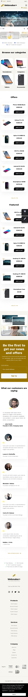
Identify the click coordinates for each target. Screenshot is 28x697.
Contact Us (14, 655)
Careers (14, 652)
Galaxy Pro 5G (19, 120)
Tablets (7, 87)
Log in (25, 1)
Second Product (14, 606)
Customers (14, 657)
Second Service (14, 628)
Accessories (21, 87)
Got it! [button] (14, 694)
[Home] (2, 5)
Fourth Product (14, 611)
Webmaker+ (10, 5)
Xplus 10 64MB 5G (19, 135)
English (4, 1)
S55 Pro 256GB (19, 151)
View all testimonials (13, 553)
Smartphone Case (19, 289)
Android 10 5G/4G (19, 166)
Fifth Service (14, 635)
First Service (14, 625)
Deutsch (9, 1)
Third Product (14, 609)
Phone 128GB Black (19, 104)
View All (13, 198)
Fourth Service (14, 633)
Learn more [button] (11, 690)
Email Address (5, 365)
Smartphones (7, 72)
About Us (14, 647)
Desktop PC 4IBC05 (19, 258)
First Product (14, 603)
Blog (14, 649)
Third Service (14, 630)
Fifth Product (14, 614)
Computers (21, 72)
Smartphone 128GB (19, 181)
